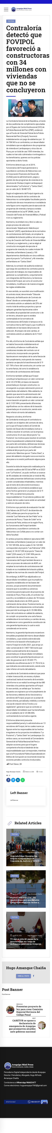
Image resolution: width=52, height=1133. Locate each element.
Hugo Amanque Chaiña (13, 772)
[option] (26, 108)
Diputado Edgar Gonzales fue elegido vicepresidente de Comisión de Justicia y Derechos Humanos (25, 860)
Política (11, 21)
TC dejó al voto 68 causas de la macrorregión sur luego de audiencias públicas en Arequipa (25, 941)
